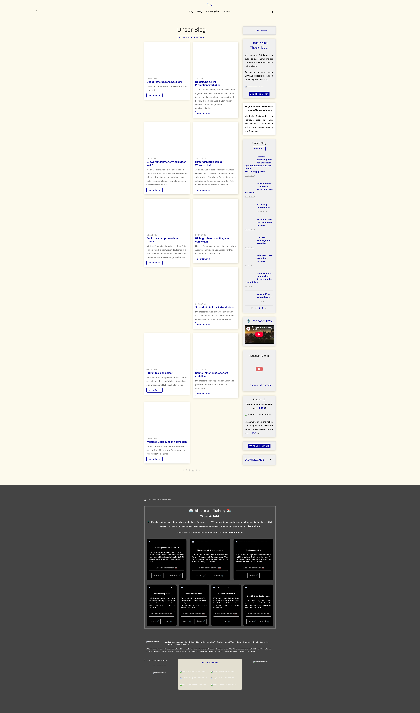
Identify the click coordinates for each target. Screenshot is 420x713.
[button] (259, 369)
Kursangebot (212, 11)
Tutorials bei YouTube (260, 385)
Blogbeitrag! (254, 526)
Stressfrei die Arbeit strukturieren (215, 307)
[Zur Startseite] (210, 5)
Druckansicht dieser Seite (159, 500)
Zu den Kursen (261, 30)
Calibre (212, 521)
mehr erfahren (154, 95)
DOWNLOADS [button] (254, 459)
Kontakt (228, 11)
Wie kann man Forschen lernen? (265, 258)
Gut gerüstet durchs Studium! (164, 81)
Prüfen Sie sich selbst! (159, 373)
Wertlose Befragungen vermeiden (166, 441)
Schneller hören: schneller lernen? (264, 222)
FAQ (199, 11)
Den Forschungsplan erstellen (264, 240)
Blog (190, 11)
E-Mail (262, 408)
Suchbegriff (273, 11)
